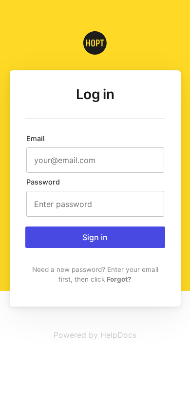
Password (43, 182)
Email (35, 138)
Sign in (95, 237)
